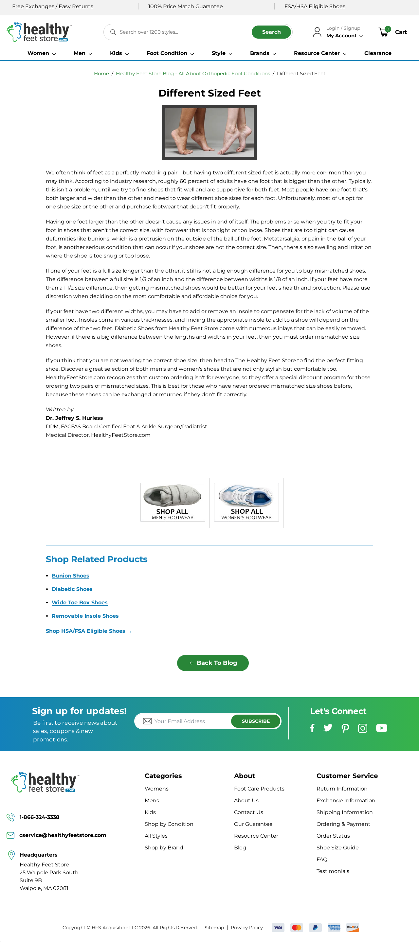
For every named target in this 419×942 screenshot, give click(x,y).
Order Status (333, 836)
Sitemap (214, 928)
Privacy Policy (247, 928)
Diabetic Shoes (72, 589)
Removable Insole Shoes (85, 616)
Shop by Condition (169, 824)
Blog (240, 847)
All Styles (156, 836)
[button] (41, 53)
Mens (152, 800)
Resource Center (256, 836)
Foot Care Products (259, 789)
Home (101, 73)
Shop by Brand (164, 847)
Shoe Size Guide (338, 847)
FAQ (322, 859)
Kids (150, 812)
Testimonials (333, 871)
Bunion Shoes (70, 576)
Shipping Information (345, 812)
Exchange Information (346, 800)
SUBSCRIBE (256, 721)
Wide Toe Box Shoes (80, 602)
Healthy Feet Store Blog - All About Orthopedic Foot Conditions (193, 73)
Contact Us (248, 812)
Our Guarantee (253, 824)
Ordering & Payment (344, 824)
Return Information (342, 789)
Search (271, 32)
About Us (246, 800)
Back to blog (217, 663)
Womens (157, 789)
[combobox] (198, 32)
